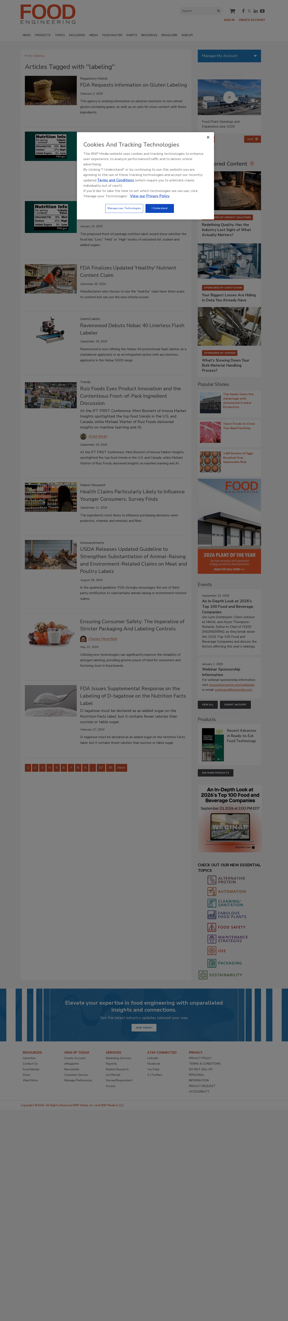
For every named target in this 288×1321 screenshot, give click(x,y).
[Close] (208, 137)
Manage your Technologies (124, 208)
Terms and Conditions (115, 180)
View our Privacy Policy (150, 196)
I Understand (160, 208)
